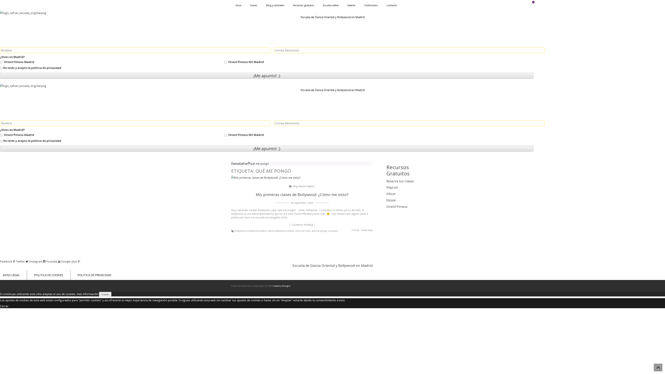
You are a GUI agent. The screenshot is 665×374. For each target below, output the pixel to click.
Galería (351, 5)
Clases (253, 5)
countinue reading (302, 224)
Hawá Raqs (367, 230)
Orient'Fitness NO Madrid (246, 62)
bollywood (240, 230)
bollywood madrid (256, 230)
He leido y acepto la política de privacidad (32, 68)
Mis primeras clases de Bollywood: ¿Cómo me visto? (302, 194)
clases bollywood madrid (281, 230)
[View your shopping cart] (531, 4)
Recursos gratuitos (303, 5)
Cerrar (4, 306)
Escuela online (331, 5)
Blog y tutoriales (275, 5)
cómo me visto (302, 230)
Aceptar (105, 294)
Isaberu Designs (281, 285)
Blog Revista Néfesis (303, 186)
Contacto (392, 5)
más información (87, 294)
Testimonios (371, 5)
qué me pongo (319, 230)
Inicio (238, 5)
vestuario (333, 230)
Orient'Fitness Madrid (18, 62)
